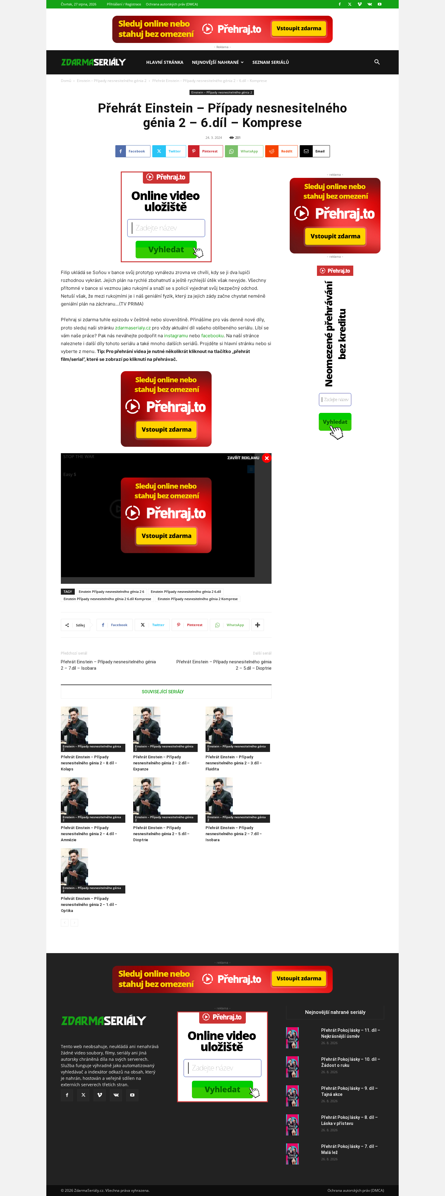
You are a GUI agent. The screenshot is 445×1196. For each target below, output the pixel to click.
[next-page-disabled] (74, 922)
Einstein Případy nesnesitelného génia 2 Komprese (198, 598)
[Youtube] (379, 4)
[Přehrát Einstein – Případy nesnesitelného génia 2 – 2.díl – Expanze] (166, 729)
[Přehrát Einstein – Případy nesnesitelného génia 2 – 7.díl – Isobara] (239, 800)
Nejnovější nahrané (215, 62)
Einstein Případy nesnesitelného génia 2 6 (111, 591)
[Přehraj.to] (222, 29)
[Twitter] (349, 4)
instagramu (176, 335)
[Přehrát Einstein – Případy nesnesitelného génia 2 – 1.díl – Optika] (94, 871)
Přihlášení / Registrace (124, 4)
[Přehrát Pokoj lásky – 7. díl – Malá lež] (292, 1154)
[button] (377, 63)
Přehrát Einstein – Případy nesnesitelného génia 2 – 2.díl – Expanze (161, 763)
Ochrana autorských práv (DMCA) (172, 4)
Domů (66, 80)
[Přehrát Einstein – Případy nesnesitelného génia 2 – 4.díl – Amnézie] (94, 800)
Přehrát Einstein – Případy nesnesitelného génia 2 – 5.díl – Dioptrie (224, 665)
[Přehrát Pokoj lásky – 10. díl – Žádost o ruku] (292, 1066)
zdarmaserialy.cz (133, 328)
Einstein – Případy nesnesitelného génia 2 (112, 80)
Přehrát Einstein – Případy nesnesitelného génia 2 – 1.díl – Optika (89, 904)
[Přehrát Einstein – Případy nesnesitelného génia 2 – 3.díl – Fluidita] (239, 729)
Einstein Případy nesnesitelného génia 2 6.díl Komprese (107, 598)
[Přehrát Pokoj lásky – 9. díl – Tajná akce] (292, 1095)
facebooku (212, 335)
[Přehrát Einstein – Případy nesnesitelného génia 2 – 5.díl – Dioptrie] (166, 800)
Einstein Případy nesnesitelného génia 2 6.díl (186, 591)
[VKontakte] (369, 4)
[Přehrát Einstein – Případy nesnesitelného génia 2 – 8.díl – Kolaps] (94, 729)
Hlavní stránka (164, 62)
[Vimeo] (359, 4)
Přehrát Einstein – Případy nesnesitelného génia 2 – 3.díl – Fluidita (234, 763)
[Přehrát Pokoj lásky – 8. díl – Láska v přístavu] (292, 1125)
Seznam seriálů (270, 62)
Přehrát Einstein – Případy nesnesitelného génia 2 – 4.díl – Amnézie (89, 833)
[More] (257, 625)
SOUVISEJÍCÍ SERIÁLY (163, 692)
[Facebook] (339, 4)
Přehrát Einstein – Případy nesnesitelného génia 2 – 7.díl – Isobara (108, 665)
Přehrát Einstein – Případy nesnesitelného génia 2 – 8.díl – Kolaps (89, 763)
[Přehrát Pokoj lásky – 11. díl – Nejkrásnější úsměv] (292, 1037)
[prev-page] (64, 922)
